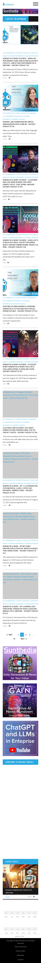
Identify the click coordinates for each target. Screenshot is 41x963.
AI (3, 53)
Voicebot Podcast (31, 56)
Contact (20, 959)
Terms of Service (21, 947)
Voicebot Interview (16, 56)
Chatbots (9, 113)
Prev (10, 635)
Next (23, 639)
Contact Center (20, 113)
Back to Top (19, 936)
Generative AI (10, 53)
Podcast (26, 53)
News (19, 53)
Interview (9, 116)
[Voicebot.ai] (16, 4)
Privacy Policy (20, 951)
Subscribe (20, 955)
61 (14, 639)
